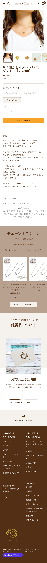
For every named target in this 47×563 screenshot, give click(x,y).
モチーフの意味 (9, 437)
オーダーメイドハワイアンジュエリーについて (34, 444)
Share (5, 127)
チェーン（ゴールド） (35, 250)
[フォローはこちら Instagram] (5, 497)
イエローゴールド (12, 93)
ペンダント (7, 441)
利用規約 (29, 516)
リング (5, 446)
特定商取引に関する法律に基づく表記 (34, 510)
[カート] (43, 3)
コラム (28, 467)
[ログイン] (38, 4)
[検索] (8, 3)
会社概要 (29, 487)
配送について (31, 500)
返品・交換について (33, 504)
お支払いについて (32, 496)
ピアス (5, 450)
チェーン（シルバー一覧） (23, 304)
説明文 (5, 136)
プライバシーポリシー (34, 520)
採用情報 (29, 491)
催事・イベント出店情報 (34, 457)
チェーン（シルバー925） (13, 250)
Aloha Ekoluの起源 (33, 437)
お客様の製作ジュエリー (11, 474)
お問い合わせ (31, 471)
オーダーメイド (9, 461)
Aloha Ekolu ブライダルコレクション (11, 467)
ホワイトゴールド (12, 100)
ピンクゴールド (30, 93)
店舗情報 (29, 451)
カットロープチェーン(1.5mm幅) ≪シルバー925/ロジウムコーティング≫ (15, 287)
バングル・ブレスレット (11, 455)
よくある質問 (31, 463)
